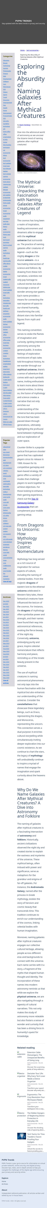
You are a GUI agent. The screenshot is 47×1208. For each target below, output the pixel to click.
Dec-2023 (6, 601)
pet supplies (6, 195)
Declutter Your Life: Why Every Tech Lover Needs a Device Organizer (36, 1077)
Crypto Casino (7, 403)
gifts (4, 256)
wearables (6, 300)
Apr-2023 (6, 609)
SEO (4, 89)
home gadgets (7, 322)
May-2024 (6, 651)
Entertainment (7, 103)
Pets (4, 105)
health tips (6, 258)
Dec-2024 (6, 665)
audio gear (6, 224)
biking (5, 155)
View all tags (7, 581)
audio (5, 319)
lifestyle (5, 190)
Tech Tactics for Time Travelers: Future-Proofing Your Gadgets (36, 1138)
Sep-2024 (6, 638)
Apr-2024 (6, 614)
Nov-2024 (6, 620)
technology (6, 126)
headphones (7, 361)
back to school (7, 245)
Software (6, 81)
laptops (5, 171)
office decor (6, 263)
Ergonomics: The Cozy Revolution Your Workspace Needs (36, 1097)
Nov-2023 (6, 630)
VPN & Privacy (7, 424)
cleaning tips (7, 184)
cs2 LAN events (7, 539)
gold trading (6, 484)
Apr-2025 (6, 670)
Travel (5, 97)
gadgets (5, 187)
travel (5, 277)
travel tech (6, 369)
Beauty (5, 63)
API (4, 129)
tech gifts (6, 306)
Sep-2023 (6, 628)
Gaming (5, 68)
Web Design (6, 87)
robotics (5, 471)
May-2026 (6, 675)
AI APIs (5, 139)
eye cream (6, 452)
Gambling (6, 124)
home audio (6, 203)
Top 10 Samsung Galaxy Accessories (27, 502)
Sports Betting (7, 390)
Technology (6, 66)
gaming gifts (7, 261)
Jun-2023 (6, 646)
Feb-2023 (6, 633)
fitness (5, 227)
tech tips (5, 221)
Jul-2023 (5, 657)
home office (6, 132)
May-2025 (6, 678)
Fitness (5, 92)
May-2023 (6, 643)
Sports (5, 95)
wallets (5, 366)
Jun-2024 (6, 641)
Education (6, 60)
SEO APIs (6, 121)
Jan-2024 (6, 659)
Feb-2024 (6, 612)
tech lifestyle (7, 169)
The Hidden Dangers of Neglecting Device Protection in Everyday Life (35, 1117)
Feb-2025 (6, 667)
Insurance (6, 100)
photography (7, 200)
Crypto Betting (7, 406)
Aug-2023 (6, 649)
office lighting (7, 374)
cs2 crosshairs (7, 468)
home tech (6, 385)
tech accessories (33, 50)
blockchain (6, 455)
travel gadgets (7, 290)
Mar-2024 (6, 662)
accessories (6, 192)
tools (4, 237)
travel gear (6, 166)
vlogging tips (7, 303)
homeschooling (7, 457)
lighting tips (6, 287)
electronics (6, 372)
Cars (4, 84)
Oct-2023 (6, 622)
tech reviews (7, 174)
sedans (5, 531)
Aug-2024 (6, 654)
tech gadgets (7, 163)
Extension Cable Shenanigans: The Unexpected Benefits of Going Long (35, 1056)
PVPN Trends (23, 20)
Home (22, 50)
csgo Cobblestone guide (7, 565)
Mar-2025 (6, 672)
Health (5, 108)
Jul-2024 (5, 604)
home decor (6, 182)
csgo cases (6, 508)
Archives (5, 1184)
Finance (5, 74)
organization (7, 364)
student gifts (7, 279)
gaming (5, 248)
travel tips (6, 343)
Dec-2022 (6, 606)
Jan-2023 (6, 617)
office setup (6, 340)
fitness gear (6, 234)
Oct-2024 (6, 625)
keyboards (6, 377)
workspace (6, 147)
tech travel (6, 240)
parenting (6, 242)
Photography (7, 71)
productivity (6, 198)
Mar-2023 (6, 635)
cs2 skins (6, 465)
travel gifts (6, 293)
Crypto (5, 387)
